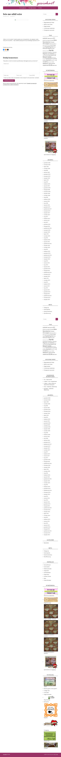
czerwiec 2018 (47, 195)
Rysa (45, 578)
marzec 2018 (47, 201)
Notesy (53, 57)
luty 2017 (46, 222)
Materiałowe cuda (52, 55)
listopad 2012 (47, 293)
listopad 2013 (47, 270)
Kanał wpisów (47, 309)
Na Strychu (46, 701)
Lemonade (46, 692)
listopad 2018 (47, 189)
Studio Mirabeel (47, 580)
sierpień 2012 (47, 299)
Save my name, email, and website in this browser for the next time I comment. (21, 77)
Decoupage (46, 43)
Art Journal (6, 51)
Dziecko (51, 45)
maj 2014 (46, 261)
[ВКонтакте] (3, 49)
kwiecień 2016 (47, 239)
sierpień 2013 (47, 276)
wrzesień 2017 (47, 211)
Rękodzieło (46, 543)
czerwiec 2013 (47, 280)
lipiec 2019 (46, 180)
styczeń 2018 (47, 205)
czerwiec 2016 (47, 236)
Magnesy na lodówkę (48, 54)
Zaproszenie (52, 63)
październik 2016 (47, 228)
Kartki (51, 50)
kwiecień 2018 (47, 199)
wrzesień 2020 (47, 164)
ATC (54, 38)
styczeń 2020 (47, 172)
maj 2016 (46, 237)
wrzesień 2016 (47, 230)
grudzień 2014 (47, 253)
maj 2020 (46, 170)
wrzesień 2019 (47, 176)
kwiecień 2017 (47, 218)
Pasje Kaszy (46, 574)
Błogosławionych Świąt (49, 22)
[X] (8, 49)
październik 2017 (47, 209)
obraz (55, 57)
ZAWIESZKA (45, 65)
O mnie (40, 8)
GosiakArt (5, 754)
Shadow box (53, 60)
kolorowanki (47, 566)
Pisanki (44, 58)
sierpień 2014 (47, 259)
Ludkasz (46, 381)
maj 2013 (46, 282)
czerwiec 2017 (47, 214)
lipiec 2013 (46, 278)
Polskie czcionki (47, 576)
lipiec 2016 (46, 234)
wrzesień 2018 (47, 191)
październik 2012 (47, 295)
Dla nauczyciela (47, 45)
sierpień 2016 (47, 232)
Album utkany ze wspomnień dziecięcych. (50, 384)
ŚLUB (50, 65)
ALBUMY (45, 38)
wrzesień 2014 (47, 257)
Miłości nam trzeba (48, 24)
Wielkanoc (45, 63)
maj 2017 (46, 216)
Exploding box (49, 47)
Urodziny (45, 62)
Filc (54, 47)
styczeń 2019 (47, 186)
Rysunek (48, 60)
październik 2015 (47, 243)
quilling (55, 58)
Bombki (52, 40)
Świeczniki (54, 65)
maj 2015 (46, 249)
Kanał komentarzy (48, 311)
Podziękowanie (49, 58)
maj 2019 (46, 182)
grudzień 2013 (47, 268)
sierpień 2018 (47, 193)
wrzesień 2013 (47, 274)
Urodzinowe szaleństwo (49, 28)
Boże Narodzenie (50, 41)
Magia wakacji (47, 26)
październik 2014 (47, 255)
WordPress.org (47, 313)
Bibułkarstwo (45, 40)
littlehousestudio (47, 568)
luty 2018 (46, 203)
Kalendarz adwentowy (52, 386)
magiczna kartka (47, 694)
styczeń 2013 (47, 290)
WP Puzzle (56, 754)
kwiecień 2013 (47, 284)
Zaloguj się (46, 307)
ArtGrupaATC (54, 688)
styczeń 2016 (47, 241)
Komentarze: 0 (12, 16)
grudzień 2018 (47, 187)
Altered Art (50, 38)
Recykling (44, 60)
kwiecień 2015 (47, 251)
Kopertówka (45, 52)
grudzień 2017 (47, 207)
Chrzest (52, 42)
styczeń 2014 (47, 266)
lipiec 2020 (46, 166)
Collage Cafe (47, 690)
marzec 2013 (47, 286)
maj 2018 (46, 197)
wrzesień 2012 (47, 297)
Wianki (53, 61)
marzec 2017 (47, 220)
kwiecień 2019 (47, 184)
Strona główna (22, 8)
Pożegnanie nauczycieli (49, 30)
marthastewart (47, 572)
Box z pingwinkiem (52, 381)
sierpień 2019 (47, 178)
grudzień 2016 (47, 224)
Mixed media (47, 57)
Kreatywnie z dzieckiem (52, 52)
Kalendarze (44, 50)
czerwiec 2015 (47, 247)
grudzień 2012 (47, 291)
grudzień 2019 (47, 174)
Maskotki (46, 55)
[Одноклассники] (5, 49)
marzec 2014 (47, 263)
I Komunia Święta (49, 47)
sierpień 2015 (47, 245)
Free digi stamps (32, 8)
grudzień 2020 (47, 162)
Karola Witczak (47, 565)
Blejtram (48, 40)
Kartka (48, 50)
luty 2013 (46, 288)
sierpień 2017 (47, 212)
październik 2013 (47, 272)
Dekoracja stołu (52, 43)
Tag (56, 60)
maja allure (46, 570)
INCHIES (52, 48)
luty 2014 (46, 264)
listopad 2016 (47, 226)
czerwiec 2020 (47, 168)
